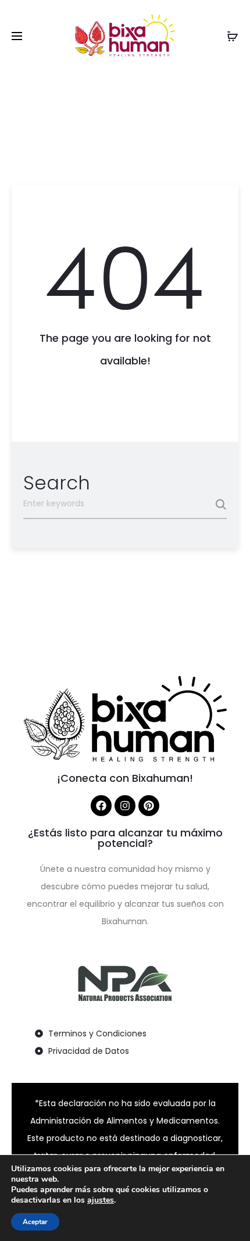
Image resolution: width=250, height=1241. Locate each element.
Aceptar (35, 1221)
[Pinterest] (148, 805)
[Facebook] (101, 805)
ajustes (100, 1200)
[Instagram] (125, 805)
